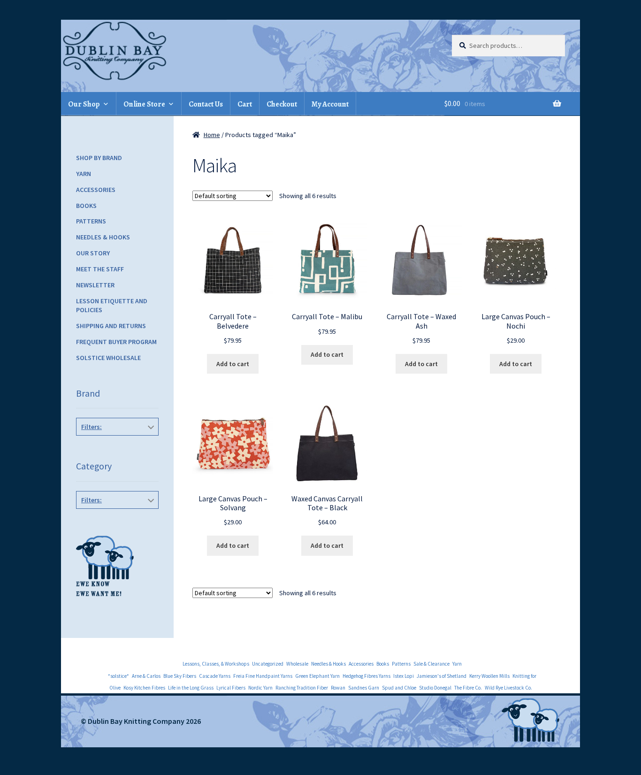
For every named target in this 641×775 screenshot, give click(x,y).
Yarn (83, 173)
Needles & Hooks (103, 237)
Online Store (144, 104)
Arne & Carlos (146, 676)
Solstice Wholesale (108, 357)
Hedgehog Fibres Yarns (366, 676)
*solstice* (118, 676)
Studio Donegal (435, 687)
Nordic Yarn (260, 687)
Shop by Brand (99, 157)
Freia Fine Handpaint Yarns (262, 676)
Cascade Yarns (214, 676)
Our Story (93, 253)
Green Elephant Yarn (317, 676)
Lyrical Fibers (230, 687)
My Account (330, 104)
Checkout (282, 104)
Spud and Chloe (399, 687)
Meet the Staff (100, 269)
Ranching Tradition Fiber (301, 687)
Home (212, 134)
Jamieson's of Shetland (441, 676)
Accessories (95, 189)
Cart (244, 104)
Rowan (338, 687)
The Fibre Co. (468, 687)
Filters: (91, 426)
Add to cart (232, 364)
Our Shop (84, 104)
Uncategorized (267, 663)
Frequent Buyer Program (116, 342)
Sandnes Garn (363, 687)
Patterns (91, 221)
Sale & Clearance (431, 663)
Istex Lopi (403, 676)
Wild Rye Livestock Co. (508, 687)
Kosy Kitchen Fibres (144, 687)
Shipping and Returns (111, 326)
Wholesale (297, 663)
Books (86, 205)
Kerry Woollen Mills (489, 676)
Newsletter (95, 285)
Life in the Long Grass (191, 687)
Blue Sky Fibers (179, 676)
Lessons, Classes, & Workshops (216, 663)
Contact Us (206, 104)
